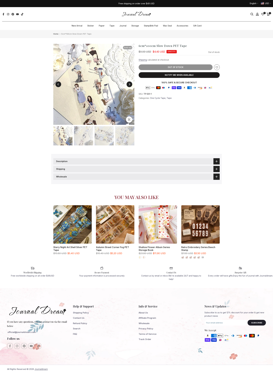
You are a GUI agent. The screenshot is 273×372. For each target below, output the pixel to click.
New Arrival (77, 25)
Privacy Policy (146, 328)
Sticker (90, 25)
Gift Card (197, 25)
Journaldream (41, 369)
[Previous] (58, 84)
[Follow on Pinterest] (13, 14)
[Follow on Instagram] (8, 14)
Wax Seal (167, 25)
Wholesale (144, 323)
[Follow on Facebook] (3, 14)
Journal (122, 25)
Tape (111, 25)
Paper (102, 25)
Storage (135, 25)
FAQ (75, 334)
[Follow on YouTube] (17, 14)
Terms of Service (147, 334)
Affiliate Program (147, 318)
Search (76, 328)
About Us (143, 312)
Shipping (143, 60)
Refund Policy (80, 323)
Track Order (145, 339)
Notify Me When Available (179, 75)
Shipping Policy (81, 312)
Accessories (182, 25)
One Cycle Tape (158, 98)
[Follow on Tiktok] (22, 14)
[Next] (129, 84)
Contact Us (78, 318)
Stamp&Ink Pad (151, 25)
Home (55, 34)
